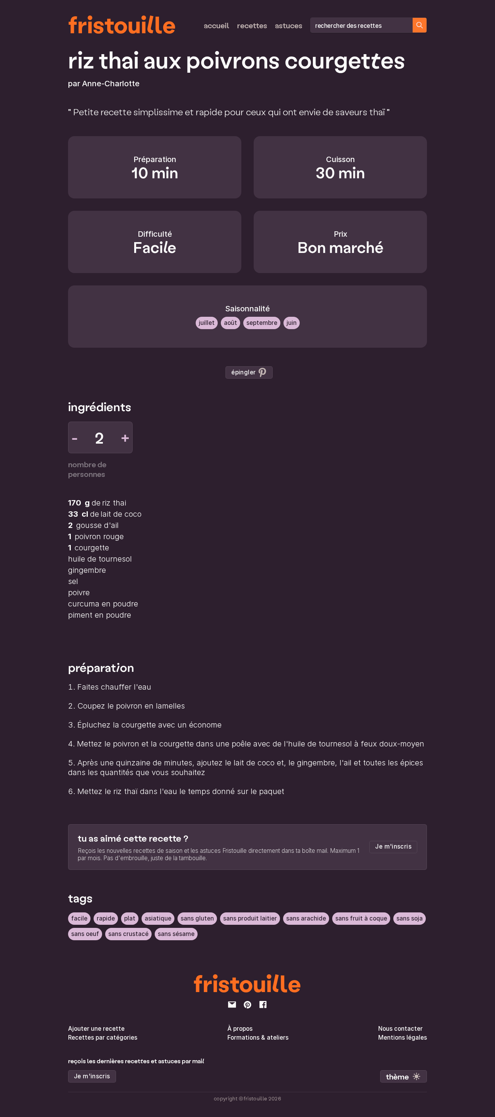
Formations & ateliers (257, 1037)
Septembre (261, 322)
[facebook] (263, 1004)
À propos (240, 1028)
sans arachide (306, 918)
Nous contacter (400, 1028)
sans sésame (176, 934)
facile (79, 918)
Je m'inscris (393, 846)
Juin (292, 322)
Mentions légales (402, 1037)
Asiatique (158, 918)
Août (230, 322)
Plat (129, 918)
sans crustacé (128, 934)
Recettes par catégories (102, 1037)
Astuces (288, 25)
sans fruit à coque (361, 918)
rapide (106, 918)
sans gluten (197, 918)
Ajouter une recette (96, 1028)
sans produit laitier (250, 918)
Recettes (252, 25)
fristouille (122, 24)
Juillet (207, 322)
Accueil (216, 25)
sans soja (409, 918)
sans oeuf (85, 934)
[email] (232, 1004)
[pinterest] (247, 1004)
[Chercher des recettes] (420, 25)
